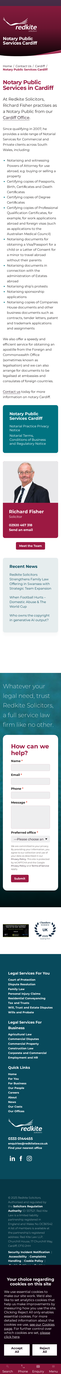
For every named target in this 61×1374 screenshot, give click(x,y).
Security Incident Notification (29, 1252)
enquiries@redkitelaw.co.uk (28, 1143)
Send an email (21, 530)
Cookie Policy (33, 1260)
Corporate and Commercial (27, 1053)
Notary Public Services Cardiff (25, 416)
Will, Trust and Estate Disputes (30, 1007)
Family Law (16, 989)
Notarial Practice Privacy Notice (29, 428)
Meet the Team (30, 546)
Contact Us (23, 66)
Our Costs (15, 1106)
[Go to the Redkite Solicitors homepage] (30, 24)
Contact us (11, 392)
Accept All (17, 1350)
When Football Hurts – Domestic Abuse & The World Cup (27, 602)
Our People (16, 1088)
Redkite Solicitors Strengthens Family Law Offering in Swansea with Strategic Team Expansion (30, 581)
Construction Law (20, 1048)
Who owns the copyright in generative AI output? (29, 617)
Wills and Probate (21, 1012)
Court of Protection (21, 979)
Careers (13, 1092)
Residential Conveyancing (26, 998)
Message (18, 802)
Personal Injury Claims (24, 993)
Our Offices (16, 1111)
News (12, 1102)
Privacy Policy (18, 866)
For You (13, 1078)
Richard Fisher (26, 511)
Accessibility (18, 1256)
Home (7, 66)
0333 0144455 (20, 1138)
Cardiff (40, 66)
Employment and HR (23, 1057)
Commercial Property (23, 1043)
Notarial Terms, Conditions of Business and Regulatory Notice (27, 439)
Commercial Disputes (23, 1039)
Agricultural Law (20, 1034)
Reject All (45, 1350)
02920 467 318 (20, 525)
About (12, 1097)
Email (15, 775)
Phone (16, 788)
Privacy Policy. (19, 859)
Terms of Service (40, 866)
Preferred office (23, 832)
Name (16, 761)
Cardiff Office (16, 117)
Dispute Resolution (21, 984)
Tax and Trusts (18, 1003)
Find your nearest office (25, 1148)
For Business (17, 1083)
